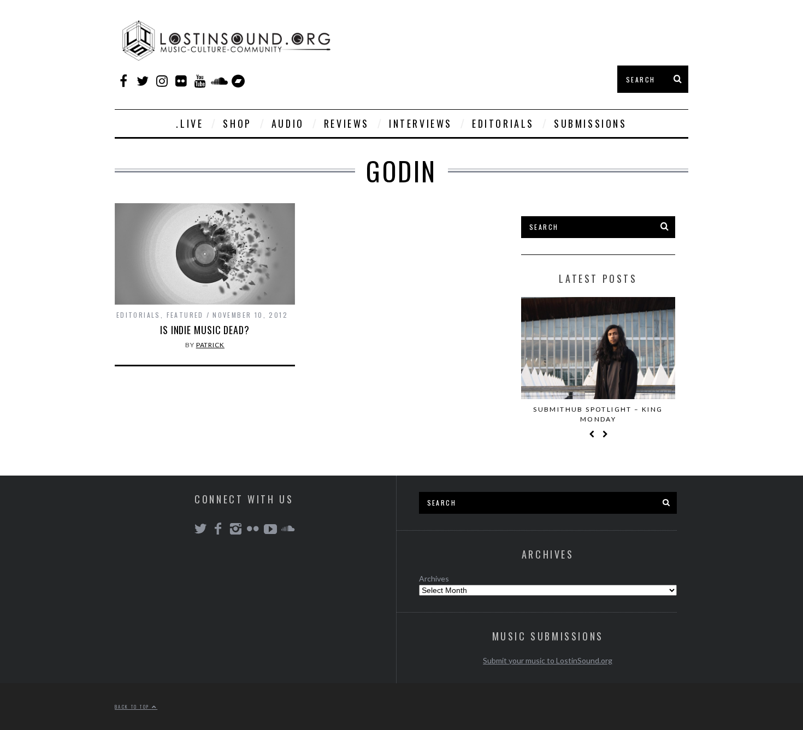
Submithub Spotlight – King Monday (598, 414)
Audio (287, 123)
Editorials (503, 123)
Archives (434, 578)
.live (189, 123)
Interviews (420, 123)
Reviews (346, 123)
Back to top (133, 706)
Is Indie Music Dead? (205, 330)
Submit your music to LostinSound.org (547, 660)
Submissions (590, 123)
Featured (185, 314)
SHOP (237, 123)
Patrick (210, 345)
